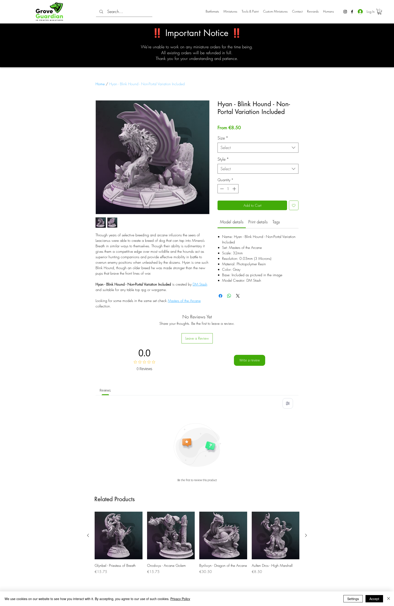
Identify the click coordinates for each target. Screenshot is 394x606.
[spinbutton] (228, 188)
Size (223, 138)
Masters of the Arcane (184, 300)
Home (100, 83)
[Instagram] (345, 11)
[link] (232, 221)
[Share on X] (238, 296)
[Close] (388, 598)
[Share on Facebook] (220, 296)
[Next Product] (306, 535)
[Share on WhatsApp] (229, 296)
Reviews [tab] (105, 390)
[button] (379, 11)
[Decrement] (221, 188)
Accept (374, 598)
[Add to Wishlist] (293, 205)
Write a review (249, 360)
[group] (197, 548)
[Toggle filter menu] (288, 403)
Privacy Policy (180, 598)
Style (223, 159)
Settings (353, 598)
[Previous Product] (88, 535)
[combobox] (258, 147)
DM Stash (200, 284)
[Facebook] (352, 11)
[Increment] (234, 188)
